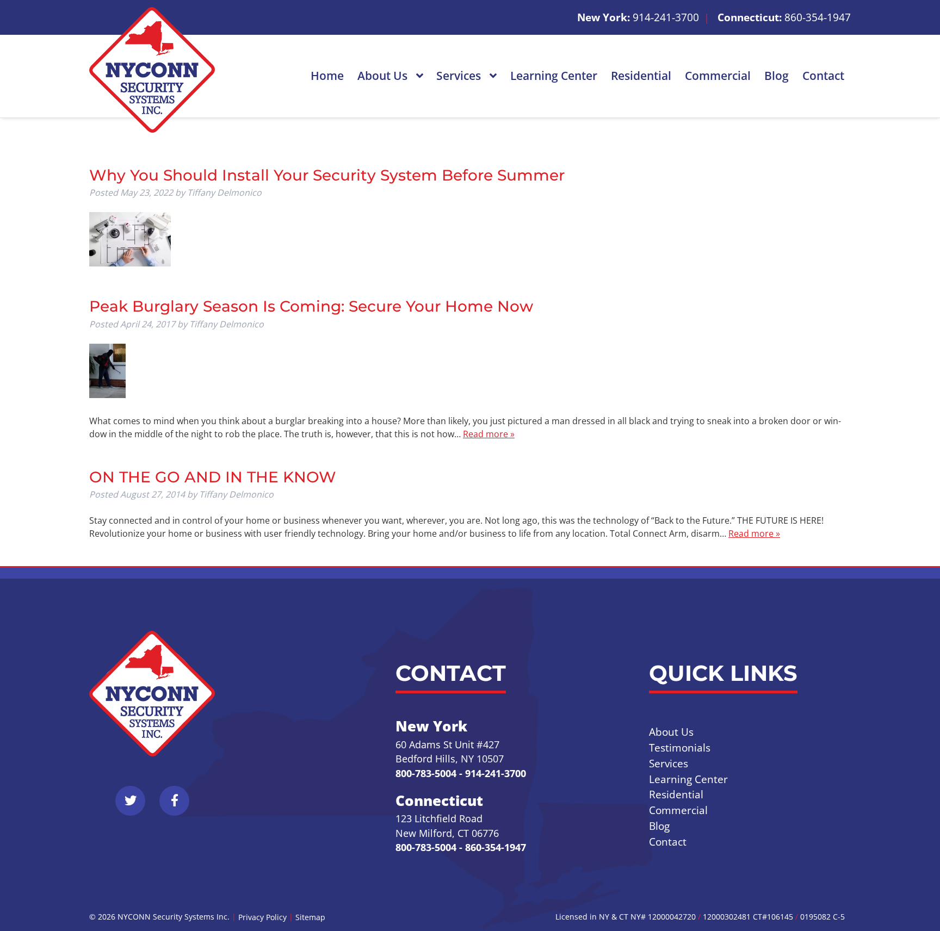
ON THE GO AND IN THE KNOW (212, 477)
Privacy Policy (262, 917)
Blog (776, 75)
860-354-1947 (817, 17)
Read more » (489, 434)
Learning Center (553, 75)
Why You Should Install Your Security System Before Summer (327, 175)
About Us (383, 75)
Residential (641, 75)
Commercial (718, 75)
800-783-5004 (425, 773)
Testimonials (679, 747)
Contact (823, 75)
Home (327, 75)
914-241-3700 (666, 17)
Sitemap (310, 917)
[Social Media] (136, 807)
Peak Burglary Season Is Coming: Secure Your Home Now (311, 306)
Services (460, 75)
